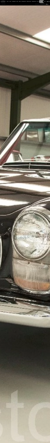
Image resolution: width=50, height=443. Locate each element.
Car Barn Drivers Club (34, 1)
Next (48, 224)
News (37, 1)
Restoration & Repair (23, 1)
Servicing (20, 1)
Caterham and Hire (14, 1)
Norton (17, 1)
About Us (8, 1)
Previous (2, 224)
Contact (41, 1)
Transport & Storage (29, 1)
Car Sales (10, 1)
